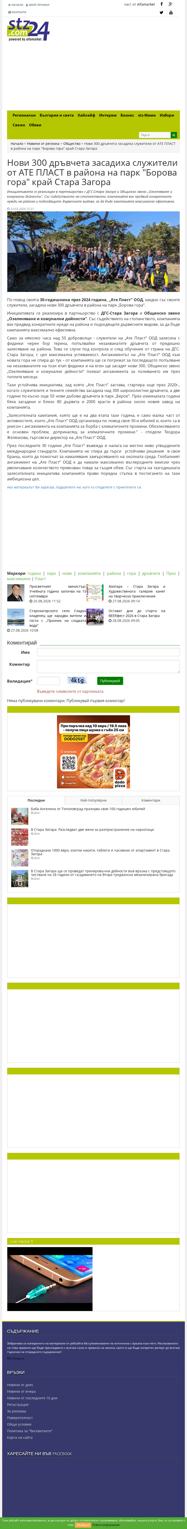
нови (67, 573)
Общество (71, 143)
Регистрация (17, 1404)
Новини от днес (20, 1384)
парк (51, 573)
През (171, 573)
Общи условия (19, 1424)
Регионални (24, 115)
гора (131, 573)
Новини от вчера (21, 1391)
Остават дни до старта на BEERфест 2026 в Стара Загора (137, 613)
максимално (19, 578)
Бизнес (127, 115)
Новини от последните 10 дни (32, 1398)
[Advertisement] (93, 76)
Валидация (20, 681)
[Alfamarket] (93, 751)
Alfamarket (146, 4)
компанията (89, 573)
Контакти (18, 12)
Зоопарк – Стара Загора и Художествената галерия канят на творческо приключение (137, 591)
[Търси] (174, 135)
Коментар (19, 664)
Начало (17, 5)
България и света (57, 115)
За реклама (16, 1411)
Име (25, 652)
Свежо (19, 125)
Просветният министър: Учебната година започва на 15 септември (57, 591)
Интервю (108, 115)
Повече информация (106, 1525)
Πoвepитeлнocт (20, 1417)
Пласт (40, 578)
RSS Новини (15, 1358)
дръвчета (151, 573)
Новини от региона (43, 143)
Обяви (35, 125)
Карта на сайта (20, 1437)
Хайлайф (86, 115)
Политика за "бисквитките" (30, 1431)
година (34, 573)
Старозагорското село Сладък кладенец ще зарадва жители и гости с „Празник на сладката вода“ (57, 618)
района (114, 573)
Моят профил (38, 5)
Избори (167, 115)
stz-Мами (147, 115)
